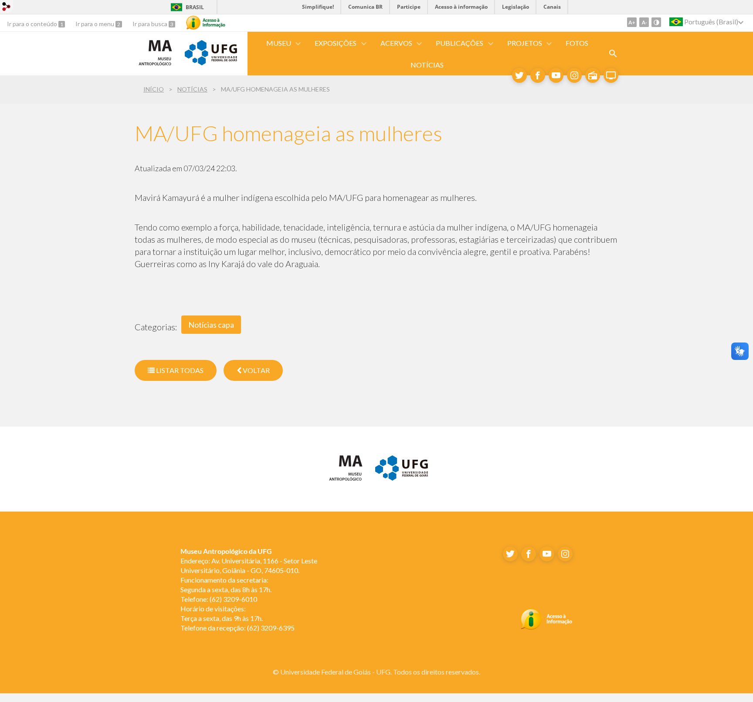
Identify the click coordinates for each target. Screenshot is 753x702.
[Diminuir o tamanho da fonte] (644, 22)
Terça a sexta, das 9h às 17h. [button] (221, 618)
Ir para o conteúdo (32, 23)
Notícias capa (211, 324)
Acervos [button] (396, 43)
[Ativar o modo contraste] (656, 22)
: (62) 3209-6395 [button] (237, 628)
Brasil (195, 7)
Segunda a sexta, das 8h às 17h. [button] (225, 589)
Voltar (255, 370)
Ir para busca (150, 23)
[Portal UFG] (211, 62)
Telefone (193, 599)
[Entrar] (6, 7)
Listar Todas (179, 370)
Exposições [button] (335, 43)
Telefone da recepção (212, 628)
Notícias (427, 65)
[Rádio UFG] (592, 75)
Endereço (194, 560)
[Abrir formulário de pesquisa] (613, 53)
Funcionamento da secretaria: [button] (225, 580)
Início (153, 89)
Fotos (577, 43)
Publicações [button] (459, 43)
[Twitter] (519, 75)
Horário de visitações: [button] (213, 608)
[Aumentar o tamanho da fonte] (632, 22)
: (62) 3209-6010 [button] (218, 599)
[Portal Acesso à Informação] (546, 627)
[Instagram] (574, 75)
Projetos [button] (524, 43)
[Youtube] (556, 75)
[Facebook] (537, 75)
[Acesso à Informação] (205, 22)
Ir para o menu (95, 23)
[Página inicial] (155, 65)
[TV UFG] (611, 75)
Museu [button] (278, 43)
